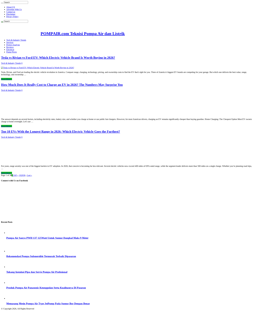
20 (22, 175)
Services (9, 42)
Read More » (6, 79)
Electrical (10, 49)
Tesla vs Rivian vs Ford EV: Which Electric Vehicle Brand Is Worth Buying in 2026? (58, 57)
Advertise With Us (14, 9)
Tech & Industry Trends (16, 40)
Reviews (10, 47)
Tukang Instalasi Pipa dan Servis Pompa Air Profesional (36, 272)
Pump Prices (11, 52)
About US (10, 7)
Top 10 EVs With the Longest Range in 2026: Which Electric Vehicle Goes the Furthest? (60, 131)
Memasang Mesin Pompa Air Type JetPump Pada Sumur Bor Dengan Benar (48, 303)
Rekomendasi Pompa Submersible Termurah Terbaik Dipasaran (41, 256)
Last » (29, 175)
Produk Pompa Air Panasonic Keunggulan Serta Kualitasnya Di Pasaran (46, 287)
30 (24, 175)
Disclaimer (10, 14)
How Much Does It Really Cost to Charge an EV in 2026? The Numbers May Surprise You (62, 84)
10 (20, 175)
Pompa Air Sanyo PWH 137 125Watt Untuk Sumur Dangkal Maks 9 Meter (47, 238)
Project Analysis (13, 45)
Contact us (10, 12)
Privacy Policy (12, 16)
